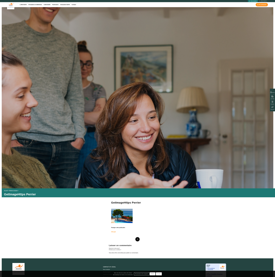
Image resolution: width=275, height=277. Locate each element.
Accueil (6, 190)
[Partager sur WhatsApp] (113, 232)
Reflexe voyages (13, 190)
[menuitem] (23, 4)
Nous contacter (106, 269)
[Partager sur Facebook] (111, 232)
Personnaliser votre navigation (141, 273)
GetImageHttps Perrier (126, 202)
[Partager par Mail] (115, 232)
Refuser (152, 273)
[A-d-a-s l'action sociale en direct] (10, 5)
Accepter (159, 273)
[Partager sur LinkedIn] (114, 232)
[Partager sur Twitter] (112, 232)
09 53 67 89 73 (264, 1)
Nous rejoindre (254, 1)
